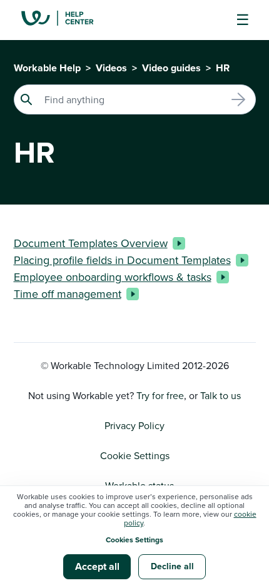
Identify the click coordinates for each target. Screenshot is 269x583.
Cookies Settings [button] (134, 539)
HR (223, 68)
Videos (111, 68)
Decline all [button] (172, 566)
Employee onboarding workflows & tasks (112, 277)
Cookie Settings (135, 455)
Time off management (67, 294)
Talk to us (220, 395)
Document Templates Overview (91, 243)
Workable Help (47, 68)
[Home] (67, 20)
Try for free (160, 395)
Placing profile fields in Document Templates (122, 260)
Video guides (171, 68)
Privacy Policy (134, 425)
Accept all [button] (97, 566)
